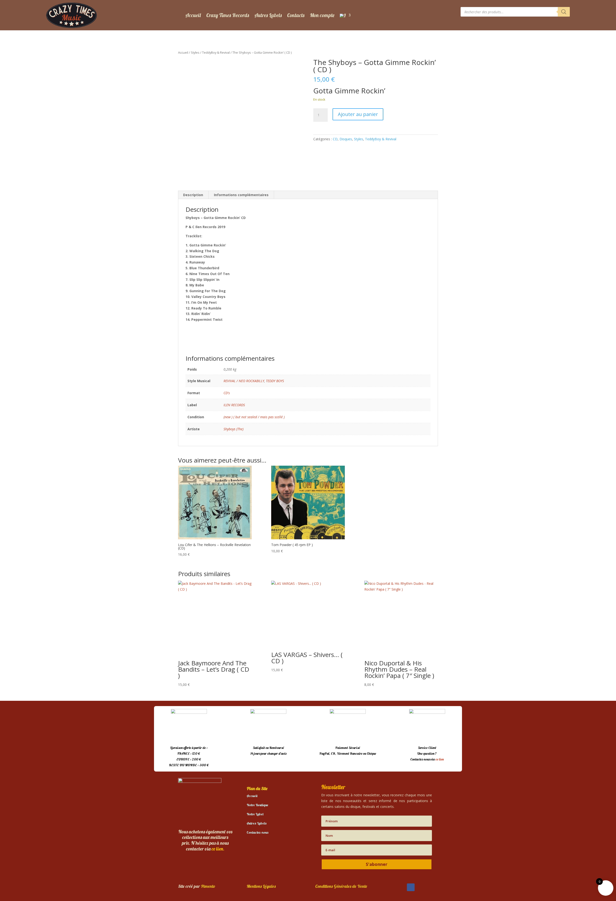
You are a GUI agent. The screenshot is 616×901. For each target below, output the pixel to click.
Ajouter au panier (358, 114)
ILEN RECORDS (234, 405)
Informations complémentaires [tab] (241, 195)
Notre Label (255, 814)
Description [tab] (193, 195)
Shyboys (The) (234, 429)
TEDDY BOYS (275, 381)
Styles (195, 52)
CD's (227, 393)
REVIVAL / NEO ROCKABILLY (244, 381)
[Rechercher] (564, 12)
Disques (346, 139)
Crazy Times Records (227, 15)
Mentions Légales (261, 886)
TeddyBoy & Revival (216, 52)
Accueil (193, 15)
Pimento (208, 886)
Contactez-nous (258, 832)
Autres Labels (268, 15)
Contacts (295, 15)
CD (335, 139)
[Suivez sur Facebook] (411, 887)
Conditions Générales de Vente (341, 886)
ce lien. (218, 849)
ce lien (440, 759)
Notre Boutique (257, 805)
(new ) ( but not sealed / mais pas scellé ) (254, 417)
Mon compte (322, 15)
